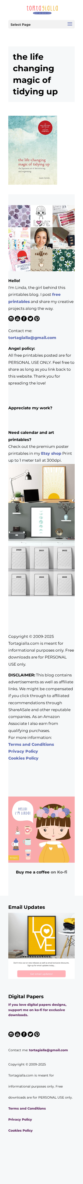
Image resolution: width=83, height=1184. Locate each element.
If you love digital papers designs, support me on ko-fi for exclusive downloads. (37, 1010)
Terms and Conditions (31, 744)
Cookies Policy (23, 758)
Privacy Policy (23, 751)
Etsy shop (51, 453)
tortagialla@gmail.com (32, 337)
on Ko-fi (59, 872)
